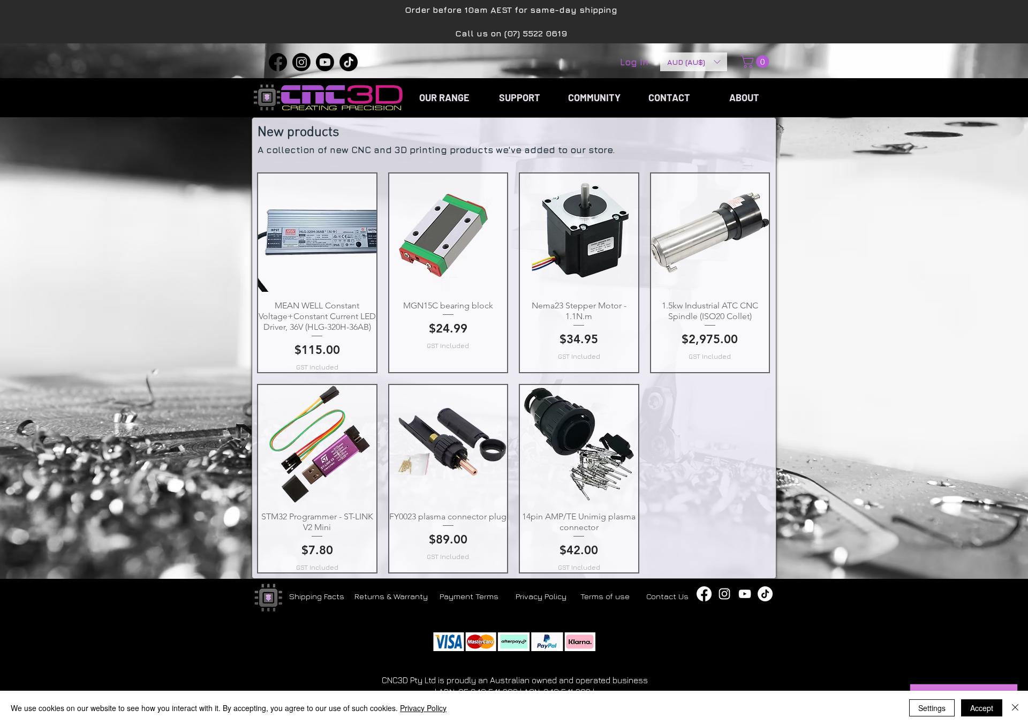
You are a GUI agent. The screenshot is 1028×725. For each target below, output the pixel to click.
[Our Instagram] (724, 593)
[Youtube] (325, 62)
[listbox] (693, 61)
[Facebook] (278, 62)
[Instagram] (301, 62)
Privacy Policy (423, 708)
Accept (981, 708)
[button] (693, 61)
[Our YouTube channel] (744, 593)
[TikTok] (348, 62)
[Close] (1015, 707)
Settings (932, 708)
